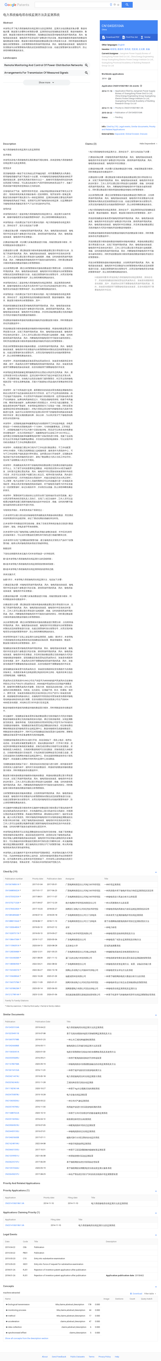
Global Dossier (132, 134)
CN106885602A (12, 890)
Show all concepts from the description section (26, 1338)
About (45, 1357)
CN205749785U (12, 1107)
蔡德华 (120, 49)
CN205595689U (12, 1058)
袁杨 (148, 49)
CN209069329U (12, 1125)
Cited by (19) (112, 126)
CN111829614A (12, 1088)
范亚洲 (135, 49)
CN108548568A (12, 915)
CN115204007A (12, 970)
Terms (91, 1357)
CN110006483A (12, 927)
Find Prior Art (132, 37)
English (121, 45)
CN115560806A (12, 976)
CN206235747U (12, 1162)
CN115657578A (12, 982)
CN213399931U (12, 1156)
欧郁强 (113, 49)
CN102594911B (12, 1033)
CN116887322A (12, 1113)
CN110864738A (12, 939)
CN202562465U (12, 1082)
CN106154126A (12, 1070)
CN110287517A (12, 933)
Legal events (124, 126)
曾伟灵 (128, 49)
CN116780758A (12, 1064)
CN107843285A (12, 909)
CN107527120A (12, 903)
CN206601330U (12, 1149)
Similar (147, 37)
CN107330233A (12, 896)
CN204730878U (12, 1094)
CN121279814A (12, 994)
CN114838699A (12, 964)
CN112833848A (12, 951)
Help (117, 1357)
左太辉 (142, 49)
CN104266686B (12, 1045)
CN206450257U (12, 1174)
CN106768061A (12, 884)
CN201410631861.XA (14, 1203)
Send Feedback (59, 1357)
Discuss (143, 134)
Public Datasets (77, 1357)
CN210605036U (12, 1100)
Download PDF (112, 37)
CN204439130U (12, 1131)
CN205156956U (12, 1119)
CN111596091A (12, 945)
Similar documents (139, 126)
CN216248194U (12, 1143)
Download (137, 1293)
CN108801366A (12, 921)
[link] (17, 1304)
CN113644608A (12, 958)
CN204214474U (12, 1076)
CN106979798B (12, 1039)
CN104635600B (12, 1137)
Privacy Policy (105, 1357)
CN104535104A (12, 1027)
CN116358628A (12, 988)
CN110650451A (12, 1052)
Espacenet (120, 134)
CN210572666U (12, 1168)
